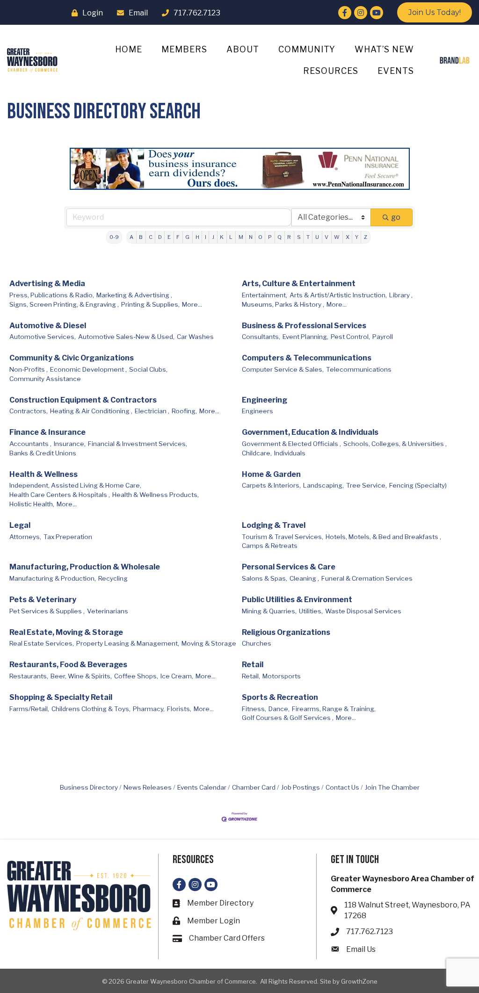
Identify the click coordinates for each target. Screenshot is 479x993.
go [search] (395, 217)
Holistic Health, (31, 504)
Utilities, (311, 611)
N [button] (251, 237)
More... (192, 304)
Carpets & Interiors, (271, 485)
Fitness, (254, 708)
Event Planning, (305, 336)
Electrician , (152, 411)
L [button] (230, 237)
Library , (401, 295)
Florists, (179, 708)
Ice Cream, (176, 676)
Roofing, (184, 411)
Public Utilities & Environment (297, 599)
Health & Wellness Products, (155, 494)
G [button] (187, 237)
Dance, (279, 708)
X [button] (347, 237)
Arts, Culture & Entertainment (299, 283)
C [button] (150, 237)
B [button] (141, 237)
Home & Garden (271, 474)
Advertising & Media (47, 283)
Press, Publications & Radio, (51, 295)
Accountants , (30, 443)
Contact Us (342, 787)
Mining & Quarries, (269, 611)
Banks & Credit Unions (42, 453)
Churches (256, 643)
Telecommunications (359, 369)
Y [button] (356, 237)
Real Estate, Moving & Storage (66, 632)
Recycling (113, 578)
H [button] (197, 237)
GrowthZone (359, 981)
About (242, 49)
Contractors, (28, 411)
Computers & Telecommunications (306, 357)
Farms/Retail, (29, 708)
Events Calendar (201, 787)
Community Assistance (45, 378)
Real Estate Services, (41, 643)
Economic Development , (88, 369)
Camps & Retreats (270, 545)
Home (128, 49)
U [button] (317, 237)
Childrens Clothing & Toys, (91, 708)
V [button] (326, 237)
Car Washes (195, 336)
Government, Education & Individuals (310, 432)
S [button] (299, 237)
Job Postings (300, 787)
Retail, (251, 676)
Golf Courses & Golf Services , (288, 717)
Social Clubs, (148, 369)
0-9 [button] (114, 237)
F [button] (178, 237)
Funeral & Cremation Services (367, 578)
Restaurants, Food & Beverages (68, 664)
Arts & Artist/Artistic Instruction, (338, 295)
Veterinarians (107, 611)
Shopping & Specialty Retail (60, 697)
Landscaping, (323, 485)
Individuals (289, 453)
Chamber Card (254, 787)
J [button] (213, 237)
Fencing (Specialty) (418, 485)
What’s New (384, 49)
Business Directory (89, 787)
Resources (330, 71)
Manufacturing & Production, (52, 578)
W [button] (337, 237)
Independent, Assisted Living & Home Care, (75, 485)
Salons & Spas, (264, 578)
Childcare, (257, 453)
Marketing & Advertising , (134, 295)
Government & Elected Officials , (291, 443)
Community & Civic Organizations (71, 357)
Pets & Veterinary (42, 599)
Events (395, 71)
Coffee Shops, (136, 676)
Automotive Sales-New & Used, (126, 336)
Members (184, 49)
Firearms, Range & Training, (334, 708)
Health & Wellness (43, 474)
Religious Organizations (286, 632)
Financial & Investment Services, (137, 443)
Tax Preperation (68, 536)
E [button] (169, 237)
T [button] (308, 237)
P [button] (270, 237)
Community (306, 49)
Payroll (382, 336)
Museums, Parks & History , (283, 304)
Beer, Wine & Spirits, (81, 676)
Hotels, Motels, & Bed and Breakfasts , (383, 536)
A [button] (131, 237)
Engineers (257, 411)
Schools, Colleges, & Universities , (395, 443)
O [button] (260, 237)
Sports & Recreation (280, 697)
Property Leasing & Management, (127, 643)
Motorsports (281, 676)
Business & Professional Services (304, 325)
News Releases (147, 787)
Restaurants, (28, 676)
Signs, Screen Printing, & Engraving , (64, 304)
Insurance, (70, 443)
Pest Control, (350, 336)
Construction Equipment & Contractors (83, 400)
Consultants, (261, 336)
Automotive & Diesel (47, 325)
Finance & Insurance (47, 432)
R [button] (289, 237)
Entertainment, (264, 295)
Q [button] (279, 237)
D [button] (160, 237)
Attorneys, (25, 536)
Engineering (264, 400)
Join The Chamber (392, 787)
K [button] (222, 237)
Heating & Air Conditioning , (91, 411)
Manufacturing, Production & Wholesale (84, 566)
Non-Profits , (28, 369)
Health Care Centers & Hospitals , (59, 494)
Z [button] (365, 237)
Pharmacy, (149, 708)
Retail (252, 664)
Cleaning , (304, 578)
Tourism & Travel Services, (282, 536)
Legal (19, 525)
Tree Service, (366, 485)
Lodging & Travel (273, 525)
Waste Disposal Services (363, 611)
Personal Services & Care (288, 566)
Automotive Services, (42, 336)
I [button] (205, 237)
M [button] (241, 237)
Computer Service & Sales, (283, 369)
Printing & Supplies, (150, 304)
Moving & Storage (208, 643)
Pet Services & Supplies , (47, 611)
